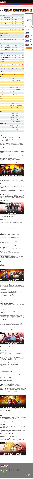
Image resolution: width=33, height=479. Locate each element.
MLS (0, 43)
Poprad (13, 102)
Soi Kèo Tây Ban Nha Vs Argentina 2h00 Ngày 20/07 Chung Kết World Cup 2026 (31, 40)
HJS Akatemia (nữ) (12, 105)
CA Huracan (6, 65)
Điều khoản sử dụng (11, 468)
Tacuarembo (5, 55)
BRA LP (1, 35)
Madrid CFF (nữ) (17, 92)
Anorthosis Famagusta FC (11, 95)
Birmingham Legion (6, 21)
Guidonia (13, 115)
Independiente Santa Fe (6, 39)
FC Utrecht (17, 78)
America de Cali (9, 39)
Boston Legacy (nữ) (9, 57)
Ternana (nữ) (12, 130)
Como (16, 97)
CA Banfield (10, 64)
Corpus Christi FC (5, 26)
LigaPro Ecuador (2, 62)
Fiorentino (13, 90)
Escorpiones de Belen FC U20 (6, 29)
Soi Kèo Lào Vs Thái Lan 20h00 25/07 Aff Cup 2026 (31, 33)
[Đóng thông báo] (32, 5)
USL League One (1, 22)
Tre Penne (17, 90)
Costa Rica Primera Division (3, 30)
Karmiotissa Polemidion (18, 95)
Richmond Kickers (5, 23)
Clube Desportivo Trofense (11, 132)
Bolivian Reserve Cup (2, 61)
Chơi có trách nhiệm (11, 469)
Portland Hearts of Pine (9, 23)
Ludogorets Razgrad (12, 127)
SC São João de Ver (18, 132)
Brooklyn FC (5, 17)
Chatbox (18, 470)
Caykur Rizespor (12, 134)
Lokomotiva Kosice (18, 102)
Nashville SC (6, 49)
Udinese (13, 97)
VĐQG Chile (1, 66)
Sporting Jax (9, 21)
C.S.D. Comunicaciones (8, 68)
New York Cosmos (9, 24)
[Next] (32, 10)
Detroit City (5, 19)
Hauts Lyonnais (12, 119)
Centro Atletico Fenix (8, 55)
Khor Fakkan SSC (18, 80)
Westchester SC (8, 26)
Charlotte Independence (9, 25)
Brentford (13, 81)
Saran (13, 94)
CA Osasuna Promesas (18, 89)
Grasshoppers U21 (18, 121)
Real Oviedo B (17, 91)
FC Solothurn (12, 121)
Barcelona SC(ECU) (6, 63)
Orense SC (9, 63)
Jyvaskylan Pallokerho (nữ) (19, 105)
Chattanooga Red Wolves (6, 24)
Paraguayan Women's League (3, 32)
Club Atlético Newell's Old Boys (6, 64)
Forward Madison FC (5, 25)
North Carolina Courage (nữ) (5, 57)
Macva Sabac (12, 86)
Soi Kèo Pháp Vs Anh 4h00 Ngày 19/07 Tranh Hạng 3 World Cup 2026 (31, 44)
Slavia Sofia (17, 127)
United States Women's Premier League (4, 33)
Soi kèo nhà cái (18, 469)
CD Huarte (13, 89)
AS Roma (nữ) (17, 130)
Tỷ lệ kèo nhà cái (2, 459)
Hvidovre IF (17, 103)
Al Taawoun (17, 113)
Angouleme (12, 117)
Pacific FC (8, 28)
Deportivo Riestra (8, 65)
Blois (16, 94)
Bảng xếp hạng (18, 468)
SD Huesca (13, 93)
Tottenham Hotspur (18, 81)
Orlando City (6, 47)
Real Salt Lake (8, 47)
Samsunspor (17, 134)
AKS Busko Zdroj (12, 125)
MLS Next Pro (1, 53)
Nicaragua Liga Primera (2, 15)
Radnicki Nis (17, 86)
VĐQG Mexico (1, 37)
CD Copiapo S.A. (17, 87)
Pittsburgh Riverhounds (8, 17)
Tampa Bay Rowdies (8, 19)
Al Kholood (13, 113)
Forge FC (6, 28)
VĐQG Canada (1, 27)
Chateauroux (17, 119)
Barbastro (17, 93)
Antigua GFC (5, 68)
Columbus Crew (8, 49)
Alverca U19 (17, 129)
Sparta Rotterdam (12, 78)
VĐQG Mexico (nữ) (2, 59)
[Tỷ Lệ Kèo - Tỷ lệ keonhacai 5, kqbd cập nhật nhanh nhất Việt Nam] (3, 1)
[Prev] (3, 10)
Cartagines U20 (10, 29)
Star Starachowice (18, 125)
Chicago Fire (9, 45)
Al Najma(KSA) (12, 107)
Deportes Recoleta (12, 87)
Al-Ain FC (13, 80)
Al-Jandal (17, 107)
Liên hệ (10, 470)
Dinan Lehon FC (17, 117)
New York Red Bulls (6, 45)
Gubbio (17, 115)
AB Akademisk (12, 103)
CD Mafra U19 (12, 129)
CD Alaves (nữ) (12, 92)
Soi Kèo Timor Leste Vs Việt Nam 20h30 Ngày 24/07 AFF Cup (31, 36)
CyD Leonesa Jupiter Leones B (11, 91)
